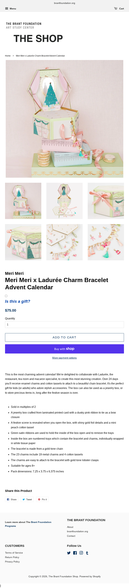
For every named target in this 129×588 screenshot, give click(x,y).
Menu (12, 8)
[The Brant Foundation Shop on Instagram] (81, 553)
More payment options (64, 357)
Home (8, 56)
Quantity (10, 318)
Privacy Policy (12, 561)
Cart (121, 8)
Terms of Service (14, 553)
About (70, 527)
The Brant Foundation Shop (63, 576)
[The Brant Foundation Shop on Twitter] (69, 553)
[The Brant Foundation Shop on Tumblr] (87, 553)
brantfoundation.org (77, 531)
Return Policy (12, 557)
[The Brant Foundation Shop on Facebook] (75, 553)
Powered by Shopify (90, 576)
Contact (71, 536)
